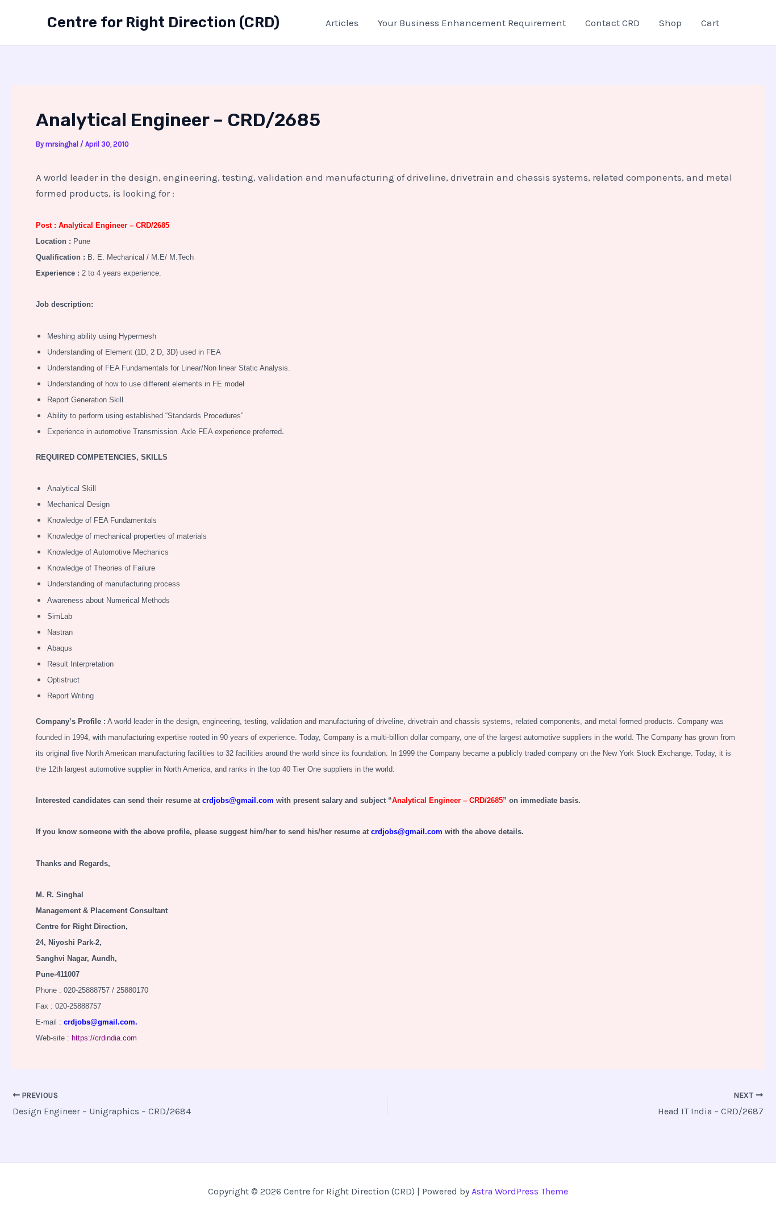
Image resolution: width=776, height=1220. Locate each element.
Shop (670, 22)
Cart (710, 22)
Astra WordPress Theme (520, 1191)
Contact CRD (612, 22)
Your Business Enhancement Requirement (472, 22)
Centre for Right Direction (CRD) (163, 22)
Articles (342, 22)
